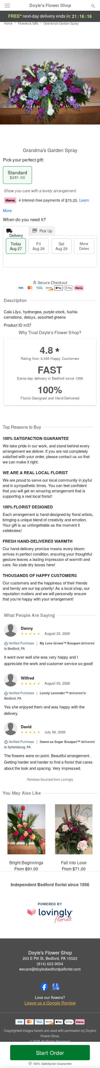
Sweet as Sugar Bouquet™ (60, 741)
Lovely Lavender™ (54, 692)
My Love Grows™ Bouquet (60, 643)
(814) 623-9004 (50, 963)
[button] (89, 1056)
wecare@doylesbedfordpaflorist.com (50, 969)
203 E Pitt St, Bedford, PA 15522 (50, 958)
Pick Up (45, 230)
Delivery (16, 234)
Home (8, 23)
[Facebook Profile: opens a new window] (44, 986)
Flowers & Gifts (28, 23)
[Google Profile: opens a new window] (56, 986)
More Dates (84, 246)
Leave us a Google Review (50, 1003)
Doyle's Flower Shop (50, 5)
